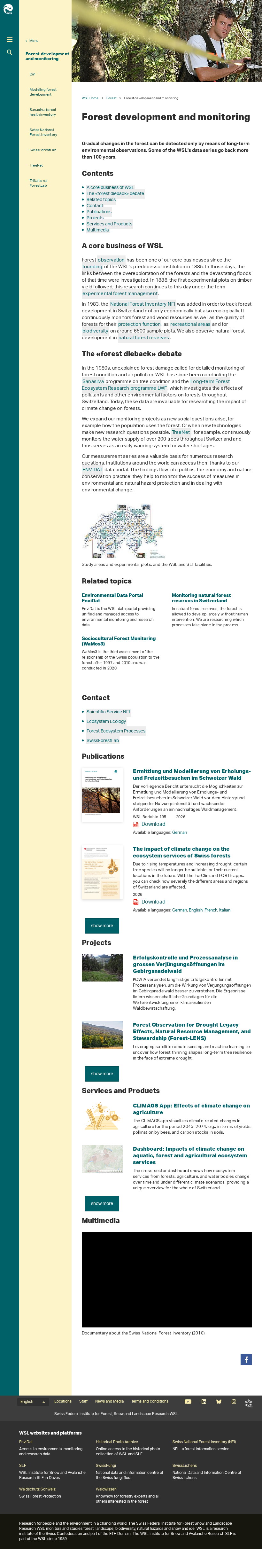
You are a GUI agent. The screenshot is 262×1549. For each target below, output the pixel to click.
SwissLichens (185, 1465)
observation (111, 260)
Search (9, 52)
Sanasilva (93, 382)
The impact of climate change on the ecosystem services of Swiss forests (181, 852)
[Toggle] (9, 39)
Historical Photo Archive (117, 1442)
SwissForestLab (43, 150)
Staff (83, 1401)
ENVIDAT (92, 470)
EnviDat (26, 1442)
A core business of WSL (110, 188)
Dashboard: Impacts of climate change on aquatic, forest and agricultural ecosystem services (190, 1155)
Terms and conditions (149, 1401)
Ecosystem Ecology (106, 722)
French (210, 910)
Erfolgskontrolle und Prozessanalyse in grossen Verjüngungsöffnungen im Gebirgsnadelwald (185, 964)
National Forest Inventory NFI (142, 304)
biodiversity (95, 331)
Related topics (101, 200)
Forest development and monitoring (47, 56)
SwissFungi (106, 1465)
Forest (111, 98)
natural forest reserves (144, 338)
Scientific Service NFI (108, 712)
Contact (95, 206)
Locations (63, 1401)
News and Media (109, 1401)
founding (92, 267)
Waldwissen (106, 1489)
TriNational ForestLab (38, 183)
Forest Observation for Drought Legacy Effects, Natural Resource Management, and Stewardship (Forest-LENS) (192, 1031)
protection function (139, 325)
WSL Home (90, 98)
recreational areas (190, 325)
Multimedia (98, 230)
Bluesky (218, 1401)
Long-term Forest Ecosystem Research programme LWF (156, 385)
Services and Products (109, 224)
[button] (246, 1359)
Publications (99, 212)
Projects (95, 218)
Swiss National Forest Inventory (43, 132)
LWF (33, 74)
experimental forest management (120, 294)
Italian (224, 910)
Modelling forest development (43, 92)
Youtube (188, 1401)
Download (154, 824)
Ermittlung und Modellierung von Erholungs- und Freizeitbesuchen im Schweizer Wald (192, 774)
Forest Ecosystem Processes (116, 731)
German (179, 832)
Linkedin (203, 1401)
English (196, 910)
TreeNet (36, 165)
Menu (33, 40)
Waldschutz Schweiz (37, 1489)
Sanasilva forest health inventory (43, 112)
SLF (248, 1404)
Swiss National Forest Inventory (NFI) (204, 1442)
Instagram (233, 1401)
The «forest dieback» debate (115, 194)
